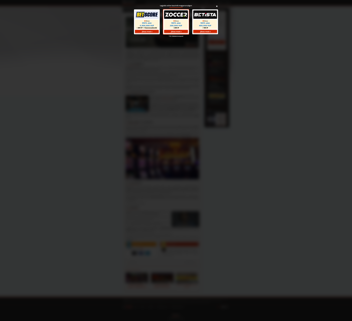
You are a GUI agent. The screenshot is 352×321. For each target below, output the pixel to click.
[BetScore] (147, 14)
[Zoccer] (176, 14)
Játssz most (175, 31)
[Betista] (205, 14)
